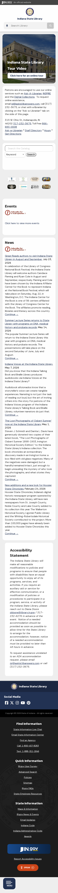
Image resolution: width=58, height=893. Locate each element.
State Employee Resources (28, 793)
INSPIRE (47, 93)
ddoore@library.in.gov (22, 612)
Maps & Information (28, 809)
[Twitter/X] (12, 703)
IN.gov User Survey (27, 766)
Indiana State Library (29, 18)
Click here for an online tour (26, 75)
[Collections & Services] (11, 186)
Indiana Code (28, 825)
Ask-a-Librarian (13, 130)
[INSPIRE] (23, 186)
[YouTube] (23, 703)
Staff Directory (33, 130)
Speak (27, 867)
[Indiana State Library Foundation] (35, 186)
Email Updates (27, 820)
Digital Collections (24, 97)
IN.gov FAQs (28, 788)
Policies (28, 777)
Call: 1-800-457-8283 (28, 745)
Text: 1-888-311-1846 (28, 751)
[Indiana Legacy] (23, 179)
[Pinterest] (28, 703)
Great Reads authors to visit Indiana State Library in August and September (28, 257)
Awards (28, 836)
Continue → (11, 314)
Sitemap (27, 782)
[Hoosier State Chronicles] (35, 179)
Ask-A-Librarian (33, 93)
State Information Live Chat (27, 729)
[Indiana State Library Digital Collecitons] (46, 186)
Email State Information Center (28, 734)
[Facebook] (6, 703)
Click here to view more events (22, 223)
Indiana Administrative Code (27, 830)
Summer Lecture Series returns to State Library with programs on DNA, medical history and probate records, (27, 324)
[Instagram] (17, 703)
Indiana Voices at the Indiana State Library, (29, 364)
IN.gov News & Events (28, 814)
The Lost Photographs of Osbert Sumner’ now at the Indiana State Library (28, 422)
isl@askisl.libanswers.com (25, 103)
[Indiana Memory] (46, 179)
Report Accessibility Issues (28, 858)
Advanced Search (28, 771)
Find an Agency (28, 740)
